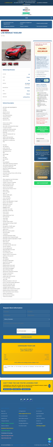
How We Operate (40, 413)
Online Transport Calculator (7, 423)
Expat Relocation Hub (6, 438)
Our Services (39, 411)
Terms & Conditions (40, 418)
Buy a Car (3, 411)
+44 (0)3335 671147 (17, 445)
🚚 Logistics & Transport (42, 2)
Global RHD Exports (5, 430)
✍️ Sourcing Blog (26, 4)
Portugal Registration (23, 423)
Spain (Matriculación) (23, 418)
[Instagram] (31, 400)
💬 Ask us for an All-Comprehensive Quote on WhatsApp (42, 129)
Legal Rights (39, 416)
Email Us (24, 445)
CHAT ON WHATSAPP (42, 183)
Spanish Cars (4, 418)
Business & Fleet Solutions (7, 428)
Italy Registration (22, 420)
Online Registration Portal (25, 413)
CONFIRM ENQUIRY (26, 337)
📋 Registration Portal (30, 2)
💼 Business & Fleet (8, 2)
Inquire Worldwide (42, 177)
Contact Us (38, 420)
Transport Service (5, 420)
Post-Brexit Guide (22, 425)
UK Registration (22, 411)
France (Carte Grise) (23, 416)
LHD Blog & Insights (40, 425)
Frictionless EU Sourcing (6, 433)
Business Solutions (42, 158)
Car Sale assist (4, 416)
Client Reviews (39, 423)
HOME (26, 17)
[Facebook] (25, 400)
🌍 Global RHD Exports (19, 2)
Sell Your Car (4, 413)
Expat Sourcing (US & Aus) (7, 435)
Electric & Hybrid (5, 425)
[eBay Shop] (28, 400)
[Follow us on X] (22, 400)
